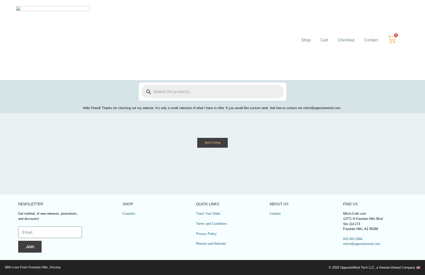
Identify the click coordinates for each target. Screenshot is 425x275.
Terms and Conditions (211, 224)
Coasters (128, 213)
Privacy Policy (206, 234)
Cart (324, 40)
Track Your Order (208, 213)
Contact (371, 40)
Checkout (346, 40)
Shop (306, 40)
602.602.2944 (352, 239)
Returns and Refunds (211, 243)
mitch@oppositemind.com (361, 244)
